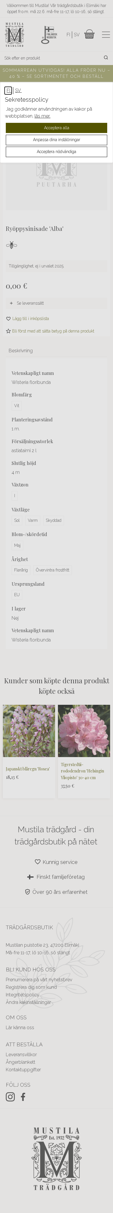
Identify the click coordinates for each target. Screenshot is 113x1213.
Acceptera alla (56, 127)
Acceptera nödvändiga (56, 151)
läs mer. (42, 116)
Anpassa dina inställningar (56, 139)
